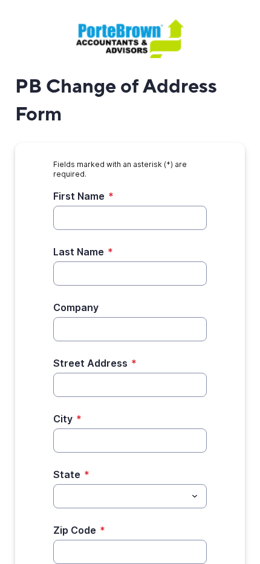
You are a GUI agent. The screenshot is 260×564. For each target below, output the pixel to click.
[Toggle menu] (194, 496)
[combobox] (130, 496)
